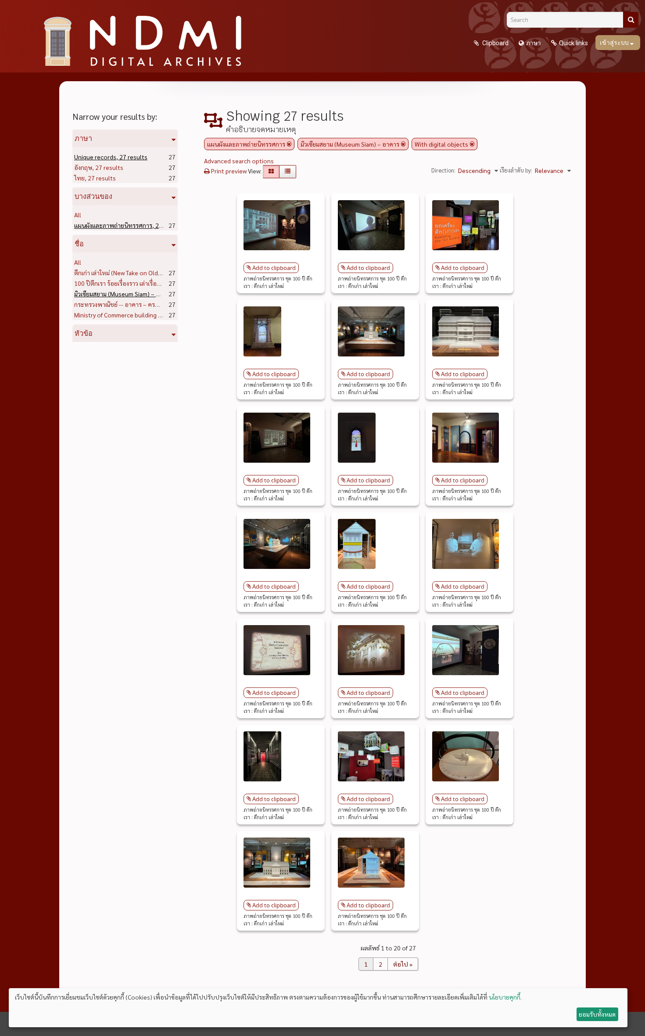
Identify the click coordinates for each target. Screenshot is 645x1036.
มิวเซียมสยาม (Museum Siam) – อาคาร (139, 294)
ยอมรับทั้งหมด (597, 1014)
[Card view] (271, 171)
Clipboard (495, 43)
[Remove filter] (289, 144)
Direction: (443, 170)
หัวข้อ (84, 333)
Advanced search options (239, 161)
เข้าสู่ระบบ (615, 42)
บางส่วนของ (93, 196)
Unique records (110, 157)
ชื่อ (79, 243)
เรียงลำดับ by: (516, 170)
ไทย (95, 178)
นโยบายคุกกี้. (505, 997)
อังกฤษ (98, 167)
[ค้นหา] (630, 20)
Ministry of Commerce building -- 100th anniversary (159, 315)
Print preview (228, 171)
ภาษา (533, 43)
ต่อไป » (402, 964)
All (77, 215)
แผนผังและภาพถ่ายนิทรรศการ (128, 225)
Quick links (573, 43)
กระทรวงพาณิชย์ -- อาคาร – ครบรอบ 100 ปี (146, 304)
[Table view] (287, 171)
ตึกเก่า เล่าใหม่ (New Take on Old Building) (144, 273)
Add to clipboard (274, 268)
